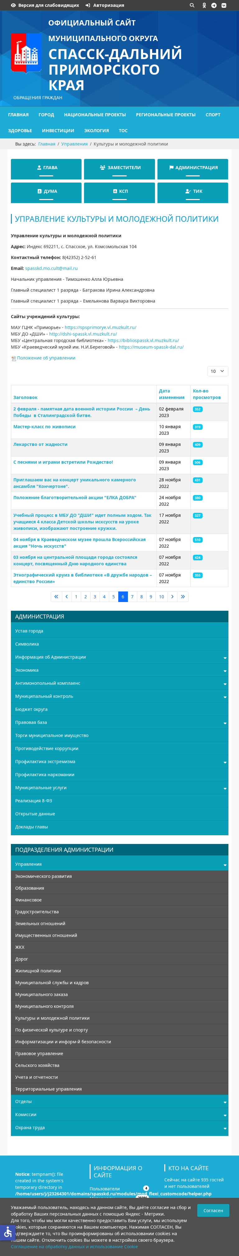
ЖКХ (19, 947)
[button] (204, 5)
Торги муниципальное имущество (51, 735)
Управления (28, 864)
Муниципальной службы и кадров (52, 982)
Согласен (213, 1210)
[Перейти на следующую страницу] (172, 596)
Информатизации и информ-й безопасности (63, 1042)
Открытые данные (35, 814)
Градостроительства (37, 912)
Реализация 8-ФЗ (33, 801)
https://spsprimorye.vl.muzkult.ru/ (100, 327)
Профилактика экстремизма (45, 761)
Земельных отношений (40, 923)
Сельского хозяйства (37, 1065)
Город (46, 115)
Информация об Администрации (50, 657)
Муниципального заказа (41, 994)
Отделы (23, 1101)
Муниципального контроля (44, 1006)
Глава (50, 167)
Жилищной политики (38, 971)
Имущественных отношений (46, 935)
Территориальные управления (48, 1089)
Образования (29, 888)
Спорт (213, 115)
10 (161, 597)
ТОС (123, 130)
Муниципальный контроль (44, 696)
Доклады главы (31, 827)
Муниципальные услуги (41, 787)
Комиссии (25, 1114)
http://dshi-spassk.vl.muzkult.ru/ (83, 334)
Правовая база (31, 722)
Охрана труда (30, 1127)
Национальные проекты (95, 115)
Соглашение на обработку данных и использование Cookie (74, 1246)
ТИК (197, 191)
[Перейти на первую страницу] (56, 596)
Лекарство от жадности (40, 444)
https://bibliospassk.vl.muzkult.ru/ (143, 340)
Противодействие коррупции (46, 748)
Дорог (21, 959)
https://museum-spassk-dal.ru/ (151, 347)
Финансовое (28, 900)
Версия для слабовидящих (48, 5)
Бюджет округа (31, 709)
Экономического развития (43, 876)
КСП (123, 191)
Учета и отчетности (36, 1077)
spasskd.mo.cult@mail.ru (51, 268)
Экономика (27, 670)
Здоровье (20, 130)
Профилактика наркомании (44, 774)
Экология (96, 130)
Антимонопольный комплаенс (47, 683)
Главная (18, 115)
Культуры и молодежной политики (52, 1018)
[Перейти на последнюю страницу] (183, 596)
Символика (27, 644)
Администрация (197, 167)
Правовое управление (39, 1053)
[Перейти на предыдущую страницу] (67, 596)
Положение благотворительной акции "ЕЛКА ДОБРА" (74, 497)
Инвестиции (58, 130)
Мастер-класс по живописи (44, 426)
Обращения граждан (37, 97)
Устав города (29, 631)
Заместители (124, 167)
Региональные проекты (166, 115)
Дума (50, 191)
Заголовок (25, 397)
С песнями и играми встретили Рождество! (63, 462)
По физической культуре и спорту (51, 1030)
